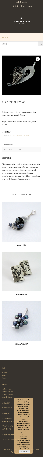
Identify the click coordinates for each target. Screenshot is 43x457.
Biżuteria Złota (6, 389)
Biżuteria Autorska (16, 135)
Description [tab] (9, 145)
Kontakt (29, 6)
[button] (38, 59)
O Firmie (15, 6)
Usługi (23, 6)
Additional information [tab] (14, 149)
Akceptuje (24, 451)
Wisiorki (26, 135)
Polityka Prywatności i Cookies (12, 408)
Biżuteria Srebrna (7, 392)
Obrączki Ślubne (7, 397)
